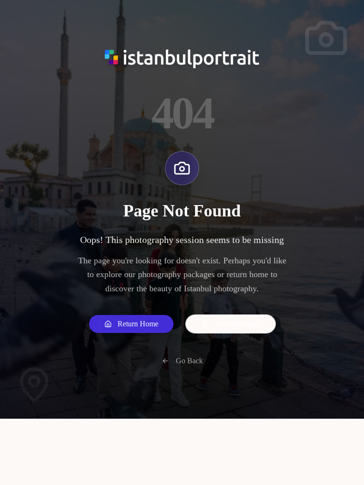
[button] (131, 323)
